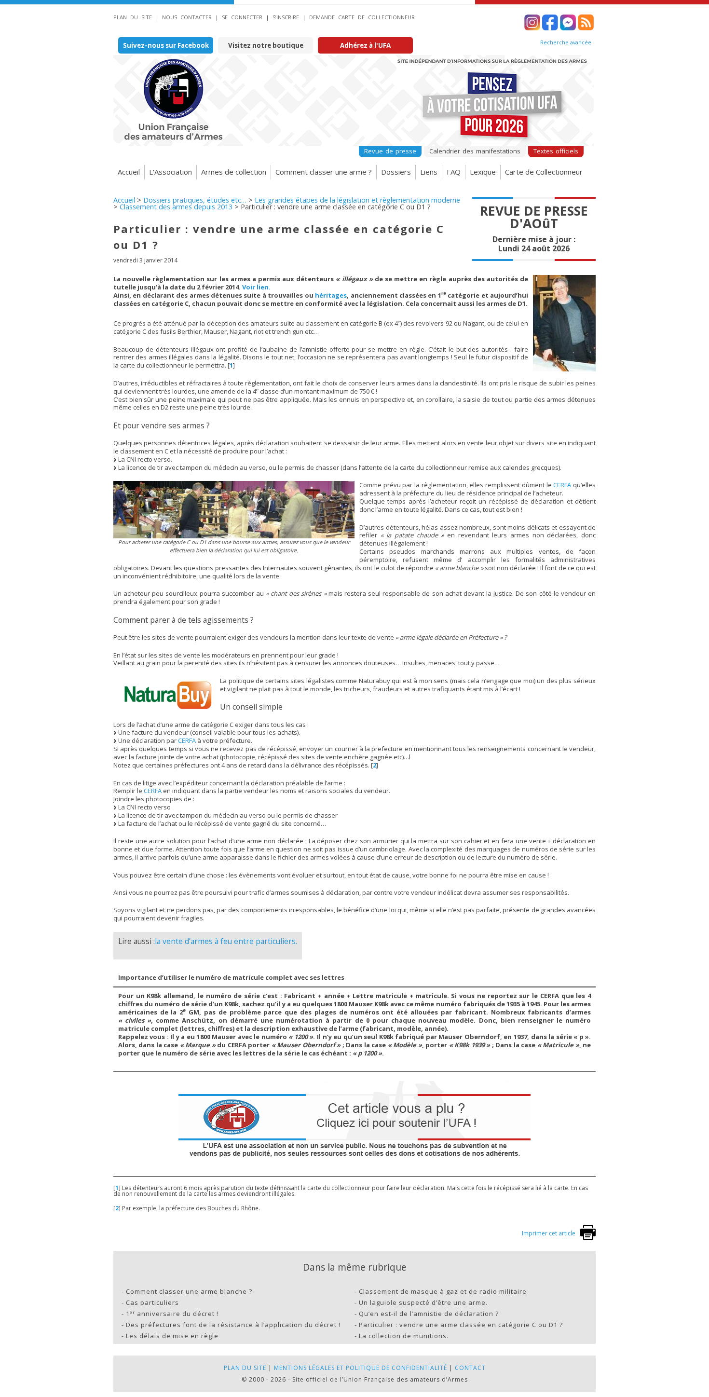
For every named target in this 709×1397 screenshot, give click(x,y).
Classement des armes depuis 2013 (176, 206)
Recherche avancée (565, 42)
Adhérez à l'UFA (365, 45)
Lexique (483, 172)
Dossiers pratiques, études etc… (194, 200)
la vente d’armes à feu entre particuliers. (226, 941)
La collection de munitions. (404, 1335)
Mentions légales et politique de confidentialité (360, 1368)
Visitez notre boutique (265, 45)
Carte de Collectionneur (544, 172)
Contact (470, 1368)
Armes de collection (233, 172)
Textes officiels (555, 151)
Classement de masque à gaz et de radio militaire (443, 1291)
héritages (331, 295)
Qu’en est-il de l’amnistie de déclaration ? (429, 1313)
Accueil (129, 172)
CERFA (562, 484)
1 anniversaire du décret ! (172, 1313)
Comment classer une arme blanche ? (189, 1291)
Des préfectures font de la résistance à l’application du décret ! (233, 1324)
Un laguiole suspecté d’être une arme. (423, 1302)
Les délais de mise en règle (172, 1335)
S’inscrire (286, 17)
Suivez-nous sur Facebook (166, 45)
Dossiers (396, 172)
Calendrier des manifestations (474, 151)
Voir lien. (256, 287)
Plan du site (132, 17)
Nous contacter (187, 17)
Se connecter (242, 17)
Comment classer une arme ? (323, 172)
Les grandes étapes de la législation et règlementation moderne (357, 200)
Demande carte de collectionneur (362, 17)
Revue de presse (390, 151)
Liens (428, 172)
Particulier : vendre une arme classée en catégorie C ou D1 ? (461, 1324)
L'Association (170, 172)
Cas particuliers (152, 1302)
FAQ (454, 172)
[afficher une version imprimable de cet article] (588, 1238)
